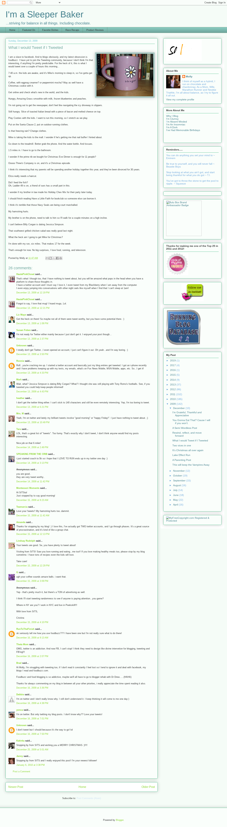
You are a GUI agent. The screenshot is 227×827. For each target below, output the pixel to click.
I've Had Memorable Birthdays (183, 130)
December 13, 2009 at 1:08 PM (32, 323)
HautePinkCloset (25, 274)
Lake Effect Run (181, 455)
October (178, 475)
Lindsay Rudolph (25, 540)
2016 (173, 370)
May (176, 499)
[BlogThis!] (50, 258)
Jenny (19, 756)
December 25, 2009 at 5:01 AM (32, 749)
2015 (173, 374)
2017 (173, 365)
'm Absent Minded (177, 121)
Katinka (20, 740)
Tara (18, 429)
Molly (189, 76)
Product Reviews (95, 30)
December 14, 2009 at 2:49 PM (32, 447)
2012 (173, 389)
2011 (173, 394)
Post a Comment (21, 771)
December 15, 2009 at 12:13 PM (32, 534)
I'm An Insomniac (175, 124)
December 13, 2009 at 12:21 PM (32, 308)
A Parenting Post (181, 460)
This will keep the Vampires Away (190, 464)
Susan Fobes (23, 330)
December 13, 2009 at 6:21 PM (32, 407)
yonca (19, 710)
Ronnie (20, 361)
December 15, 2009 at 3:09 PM (32, 581)
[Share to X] (54, 258)
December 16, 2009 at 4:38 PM (32, 703)
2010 (173, 399)
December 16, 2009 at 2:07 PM (32, 656)
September (179, 480)
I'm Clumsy (172, 118)
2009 (173, 403)
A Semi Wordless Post (184, 428)
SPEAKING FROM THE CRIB (31, 454)
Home (12, 30)
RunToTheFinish (25, 629)
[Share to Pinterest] (60, 258)
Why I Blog (172, 116)
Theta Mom (22, 644)
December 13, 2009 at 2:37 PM (32, 338)
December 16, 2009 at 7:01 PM (32, 718)
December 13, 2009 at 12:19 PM (32, 292)
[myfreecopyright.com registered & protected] (192, 520)
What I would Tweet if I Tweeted (190, 440)
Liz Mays (21, 314)
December (179, 408)
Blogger (119, 820)
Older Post (148, 786)
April (176, 504)
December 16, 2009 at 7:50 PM (32, 734)
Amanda (20, 522)
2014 (173, 379)
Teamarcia (21, 506)
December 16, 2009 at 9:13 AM (32, 637)
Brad (18, 663)
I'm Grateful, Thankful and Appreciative (187, 414)
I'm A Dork (172, 127)
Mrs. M (20, 413)
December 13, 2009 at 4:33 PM (32, 372)
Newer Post (15, 786)
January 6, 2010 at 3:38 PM (30, 765)
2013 (173, 384)
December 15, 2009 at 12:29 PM (32, 565)
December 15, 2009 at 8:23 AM (32, 500)
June (176, 495)
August (177, 485)
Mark (19, 379)
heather (20, 398)
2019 (173, 360)
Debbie (20, 694)
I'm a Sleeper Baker (44, 14)
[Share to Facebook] (57, 258)
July (175, 490)
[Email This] (47, 258)
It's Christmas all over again (187, 450)
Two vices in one (181, 445)
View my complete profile (180, 99)
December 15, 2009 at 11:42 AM (32, 515)
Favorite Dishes (50, 30)
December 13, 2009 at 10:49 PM (32, 422)
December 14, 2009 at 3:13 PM (32, 463)
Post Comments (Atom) (89, 798)
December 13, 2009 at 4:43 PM (32, 391)
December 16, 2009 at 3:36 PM (32, 687)
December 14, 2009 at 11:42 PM (32, 481)
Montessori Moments (27, 488)
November (179, 470)
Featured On (28, 30)
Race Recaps (72, 30)
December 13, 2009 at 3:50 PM (32, 354)
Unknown (21, 345)
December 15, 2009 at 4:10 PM (32, 622)
